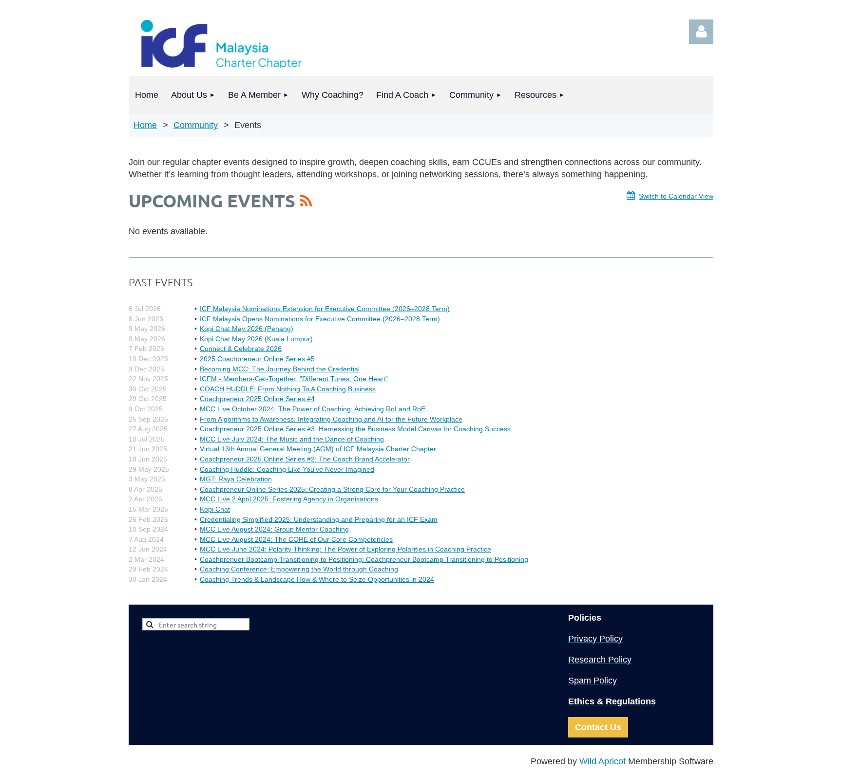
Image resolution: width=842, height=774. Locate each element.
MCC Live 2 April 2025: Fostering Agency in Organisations (289, 499)
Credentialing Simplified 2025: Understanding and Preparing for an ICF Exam (319, 519)
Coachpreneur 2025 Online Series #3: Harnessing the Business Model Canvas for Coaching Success (355, 429)
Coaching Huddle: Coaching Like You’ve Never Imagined (287, 469)
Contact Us (598, 727)
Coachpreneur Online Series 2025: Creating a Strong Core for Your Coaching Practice (332, 489)
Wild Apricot (602, 761)
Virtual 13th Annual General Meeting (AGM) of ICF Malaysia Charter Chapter (318, 449)
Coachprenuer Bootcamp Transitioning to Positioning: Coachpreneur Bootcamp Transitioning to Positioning (364, 559)
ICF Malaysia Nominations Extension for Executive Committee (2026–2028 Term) (325, 309)
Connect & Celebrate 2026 (241, 348)
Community (195, 125)
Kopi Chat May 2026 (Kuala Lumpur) (256, 339)
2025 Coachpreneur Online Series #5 (257, 359)
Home (145, 125)
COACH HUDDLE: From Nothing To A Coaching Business (288, 389)
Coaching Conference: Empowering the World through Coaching (299, 569)
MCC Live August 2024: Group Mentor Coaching (274, 529)
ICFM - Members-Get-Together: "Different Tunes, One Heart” (294, 379)
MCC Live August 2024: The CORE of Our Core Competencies (296, 539)
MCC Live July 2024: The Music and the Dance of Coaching (292, 439)
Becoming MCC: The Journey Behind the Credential (280, 369)
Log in (701, 31)
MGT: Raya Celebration (236, 479)
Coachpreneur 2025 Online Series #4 (257, 399)
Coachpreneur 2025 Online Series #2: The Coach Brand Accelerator (305, 459)
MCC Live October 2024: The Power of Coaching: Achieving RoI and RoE (312, 409)
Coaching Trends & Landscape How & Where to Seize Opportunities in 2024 (317, 579)
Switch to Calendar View (676, 196)
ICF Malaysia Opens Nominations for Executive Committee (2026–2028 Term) (320, 319)
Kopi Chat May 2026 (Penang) (246, 328)
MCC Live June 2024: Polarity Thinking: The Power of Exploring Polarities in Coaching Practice (345, 549)
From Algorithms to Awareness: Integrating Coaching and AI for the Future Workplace (331, 419)
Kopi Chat (215, 509)
